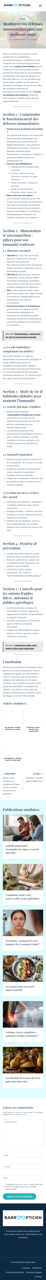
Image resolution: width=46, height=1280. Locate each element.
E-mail (7, 1166)
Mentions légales (34, 1272)
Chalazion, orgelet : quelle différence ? (34, 777)
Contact (38, 1276)
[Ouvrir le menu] (40, 5)
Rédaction (37, 1268)
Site (5, 1178)
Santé (23, 19)
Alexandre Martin (18, 40)
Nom (7, 1155)
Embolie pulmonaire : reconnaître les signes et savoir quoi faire (22, 849)
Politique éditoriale (15, 1272)
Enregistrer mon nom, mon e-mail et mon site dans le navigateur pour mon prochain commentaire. (24, 1186)
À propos (26, 1268)
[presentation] (23, 828)
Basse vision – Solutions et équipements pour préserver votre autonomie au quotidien (11, 784)
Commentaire (11, 1122)
